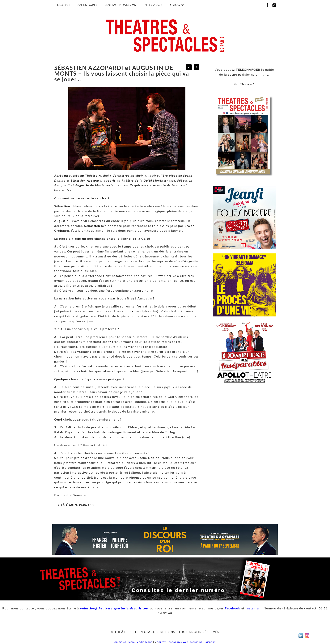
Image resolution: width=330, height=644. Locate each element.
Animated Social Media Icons (133, 642)
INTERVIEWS (153, 5)
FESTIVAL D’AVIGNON (121, 5)
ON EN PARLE (88, 5)
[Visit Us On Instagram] (307, 639)
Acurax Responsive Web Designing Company (186, 642)
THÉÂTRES (62, 5)
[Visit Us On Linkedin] (301, 639)
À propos (177, 5)
